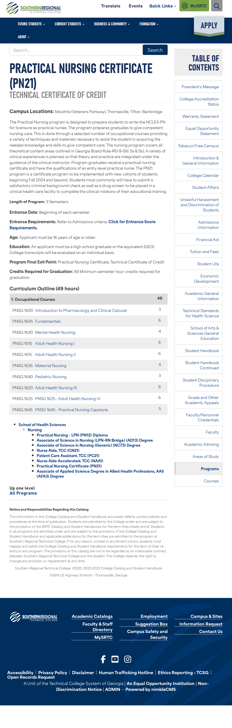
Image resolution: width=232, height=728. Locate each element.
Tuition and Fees (204, 251)
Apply (209, 25)
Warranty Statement (200, 116)
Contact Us (210, 631)
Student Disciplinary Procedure (201, 382)
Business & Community (110, 24)
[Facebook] (103, 658)
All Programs (23, 492)
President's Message (200, 86)
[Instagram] (127, 658)
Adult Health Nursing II (55, 354)
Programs (210, 468)
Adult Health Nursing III (56, 387)
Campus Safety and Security (147, 634)
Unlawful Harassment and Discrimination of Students (199, 204)
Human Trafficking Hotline (126, 672)
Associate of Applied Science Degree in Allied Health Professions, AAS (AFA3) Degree (100, 473)
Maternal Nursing (50, 365)
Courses (211, 481)
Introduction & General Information (200, 160)
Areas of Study (206, 456)
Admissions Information (208, 224)
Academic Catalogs (92, 616)
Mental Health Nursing (55, 332)
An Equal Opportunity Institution (161, 683)
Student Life (208, 263)
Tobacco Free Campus (198, 145)
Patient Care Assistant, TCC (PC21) (68, 455)
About (22, 36)
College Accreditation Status (199, 101)
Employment (154, 616)
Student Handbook (202, 350)
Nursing (35, 429)
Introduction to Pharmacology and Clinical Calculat (81, 310)
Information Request (200, 624)
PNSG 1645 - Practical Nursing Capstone (71, 409)
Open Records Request (31, 677)
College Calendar (203, 175)
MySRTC (198, 5)
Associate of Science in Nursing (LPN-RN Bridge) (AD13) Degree (95, 440)
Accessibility (20, 672)
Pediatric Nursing (51, 376)
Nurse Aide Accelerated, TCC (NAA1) (70, 460)
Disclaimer (83, 672)
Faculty (212, 432)
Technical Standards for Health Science (201, 312)
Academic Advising (201, 444)
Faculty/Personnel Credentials (202, 417)
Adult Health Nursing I (55, 343)
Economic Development (206, 278)
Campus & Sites (206, 616)
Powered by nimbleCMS (151, 689)
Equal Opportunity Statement (202, 130)
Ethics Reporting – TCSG (183, 672)
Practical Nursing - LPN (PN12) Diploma (72, 435)
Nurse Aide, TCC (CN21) (58, 450)
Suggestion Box (151, 624)
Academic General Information (202, 295)
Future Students (30, 24)
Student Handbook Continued (202, 364)
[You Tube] (115, 658)
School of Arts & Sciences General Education (203, 333)
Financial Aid (207, 239)
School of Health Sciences (42, 424)
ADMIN (112, 689)
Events (136, 5)
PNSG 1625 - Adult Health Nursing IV (68, 398)
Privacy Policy (52, 672)
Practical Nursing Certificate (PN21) (69, 466)
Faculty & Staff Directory (97, 627)
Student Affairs (205, 187)
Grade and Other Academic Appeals (202, 399)
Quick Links (161, 5)
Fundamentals (48, 321)
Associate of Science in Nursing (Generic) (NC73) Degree (88, 445)
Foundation (148, 24)
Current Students (68, 24)
